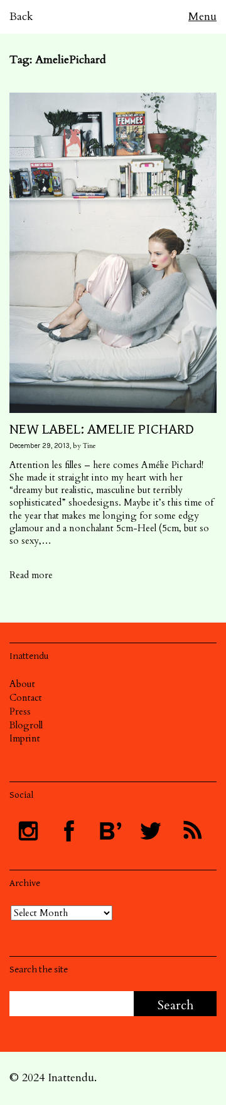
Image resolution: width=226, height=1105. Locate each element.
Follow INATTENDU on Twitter (151, 831)
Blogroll (26, 725)
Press (20, 711)
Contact (25, 697)
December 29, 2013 (39, 446)
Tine (89, 446)
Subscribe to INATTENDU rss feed (191, 831)
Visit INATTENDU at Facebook (69, 831)
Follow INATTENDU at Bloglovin (110, 831)
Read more (31, 575)
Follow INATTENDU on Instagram (28, 831)
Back (21, 16)
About (22, 684)
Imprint (24, 738)
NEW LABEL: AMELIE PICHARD (101, 429)
